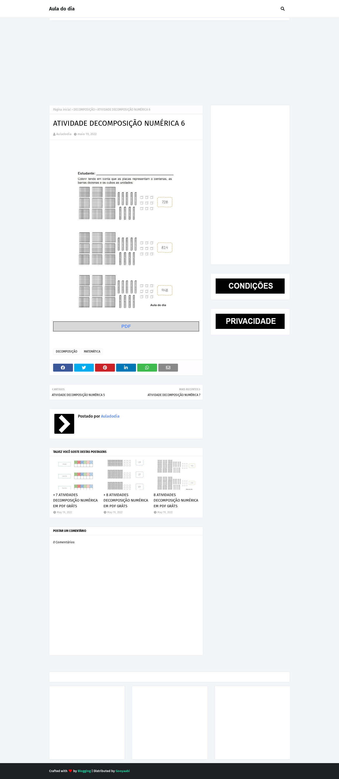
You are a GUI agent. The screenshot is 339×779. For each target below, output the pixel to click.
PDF (126, 326)
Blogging (84, 771)
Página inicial (62, 109)
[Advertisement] (169, 58)
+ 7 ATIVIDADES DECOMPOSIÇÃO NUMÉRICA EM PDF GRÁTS (75, 500)
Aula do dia (62, 9)
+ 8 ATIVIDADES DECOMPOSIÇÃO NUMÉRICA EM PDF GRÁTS (125, 500)
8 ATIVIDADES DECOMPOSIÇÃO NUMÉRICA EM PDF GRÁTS (176, 500)
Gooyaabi (123, 771)
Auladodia (63, 134)
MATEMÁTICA (92, 351)
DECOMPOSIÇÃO (84, 109)
